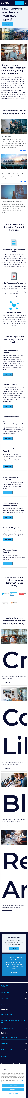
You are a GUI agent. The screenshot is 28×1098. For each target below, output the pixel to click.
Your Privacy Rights (13, 1093)
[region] (13, 1081)
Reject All (12, 1089)
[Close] (24, 1066)
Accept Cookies (13, 1085)
